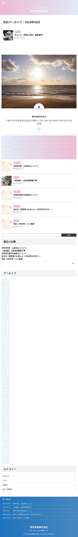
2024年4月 (6, 322)
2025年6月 (6, 297)
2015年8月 (6, 432)
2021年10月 (6, 355)
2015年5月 (6, 436)
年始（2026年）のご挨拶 (23, 224)
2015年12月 (6, 427)
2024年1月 (6, 324)
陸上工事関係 (7, 489)
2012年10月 (6, 456)
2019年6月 (6, 396)
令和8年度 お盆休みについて (25, 166)
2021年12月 (6, 353)
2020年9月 (6, 378)
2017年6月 (5, 411)
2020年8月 (6, 380)
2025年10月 (6, 293)
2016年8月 (6, 420)
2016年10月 (6, 418)
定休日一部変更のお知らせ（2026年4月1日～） (33, 209)
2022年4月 (6, 349)
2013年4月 (6, 452)
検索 (69, 235)
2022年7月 (6, 346)
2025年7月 (6, 295)
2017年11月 (6, 407)
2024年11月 (6, 308)
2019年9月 (6, 393)
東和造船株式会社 (39, 11)
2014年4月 (6, 445)
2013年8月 (6, 447)
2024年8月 (6, 313)
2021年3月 (6, 369)
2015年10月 (6, 429)
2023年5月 (6, 331)
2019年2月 (6, 400)
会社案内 (8, 137)
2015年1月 (5, 441)
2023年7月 (6, 328)
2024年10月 (6, 311)
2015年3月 (6, 438)
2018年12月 (6, 402)
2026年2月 (6, 286)
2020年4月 (6, 384)
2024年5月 (6, 320)
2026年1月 (6, 288)
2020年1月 (6, 389)
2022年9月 (6, 342)
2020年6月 (6, 382)
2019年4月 (6, 398)
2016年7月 (5, 423)
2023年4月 (6, 333)
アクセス (8, 141)
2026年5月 (6, 281)
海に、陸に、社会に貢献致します (39, 530)
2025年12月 (6, 290)
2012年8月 (6, 461)
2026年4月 (6, 284)
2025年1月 (6, 306)
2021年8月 (6, 360)
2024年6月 (6, 317)
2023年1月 (6, 337)
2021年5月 (6, 364)
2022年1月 (6, 351)
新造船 (5, 485)
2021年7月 (5, 362)
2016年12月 (6, 416)
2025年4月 (6, 302)
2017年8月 (5, 409)
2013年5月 (6, 449)
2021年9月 (6, 358)
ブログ (5, 480)
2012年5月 (6, 463)
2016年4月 (6, 425)
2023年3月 (6, 335)
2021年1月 (5, 373)
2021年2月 (6, 371)
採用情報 (8, 149)
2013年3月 (6, 454)
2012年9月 (6, 458)
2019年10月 (6, 391)
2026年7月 (6, 279)
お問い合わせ (10, 153)
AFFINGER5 (51, 534)
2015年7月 (5, 434)
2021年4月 (6, 367)
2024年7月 (6, 315)
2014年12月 (6, 443)
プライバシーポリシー (13, 157)
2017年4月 (5, 414)
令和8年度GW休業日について (25, 195)
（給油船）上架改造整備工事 (25, 180)
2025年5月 (6, 299)
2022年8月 (6, 344)
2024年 (11, 18)
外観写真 (8, 145)
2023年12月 (6, 326)
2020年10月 (6, 376)
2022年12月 (6, 340)
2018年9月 (6, 405)
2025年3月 (6, 304)
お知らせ (6, 476)
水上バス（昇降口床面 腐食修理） (29, 35)
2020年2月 (6, 387)
